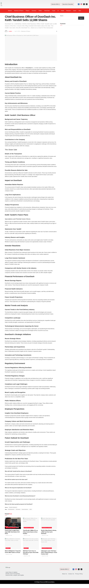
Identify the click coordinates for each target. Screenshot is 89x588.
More (80, 10)
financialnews (25, 509)
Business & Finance (18, 10)
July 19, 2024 (17, 31)
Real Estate (47, 10)
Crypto (53, 10)
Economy (34, 10)
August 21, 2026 (27, 535)
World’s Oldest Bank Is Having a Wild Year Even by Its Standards (48, 532)
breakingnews (11, 509)
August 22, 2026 (8, 535)
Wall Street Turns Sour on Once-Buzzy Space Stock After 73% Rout (30, 552)
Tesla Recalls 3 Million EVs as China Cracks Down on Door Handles (30, 532)
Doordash (18, 509)
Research (68, 10)
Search (61, 15)
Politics (40, 10)
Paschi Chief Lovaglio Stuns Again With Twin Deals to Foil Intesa (12, 532)
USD (31, 509)
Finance (27, 10)
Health (62, 10)
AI (58, 10)
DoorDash (29, 67)
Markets (10, 10)
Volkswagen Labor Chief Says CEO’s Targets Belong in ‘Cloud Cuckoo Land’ (49, 552)
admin (10, 31)
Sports (74, 10)
